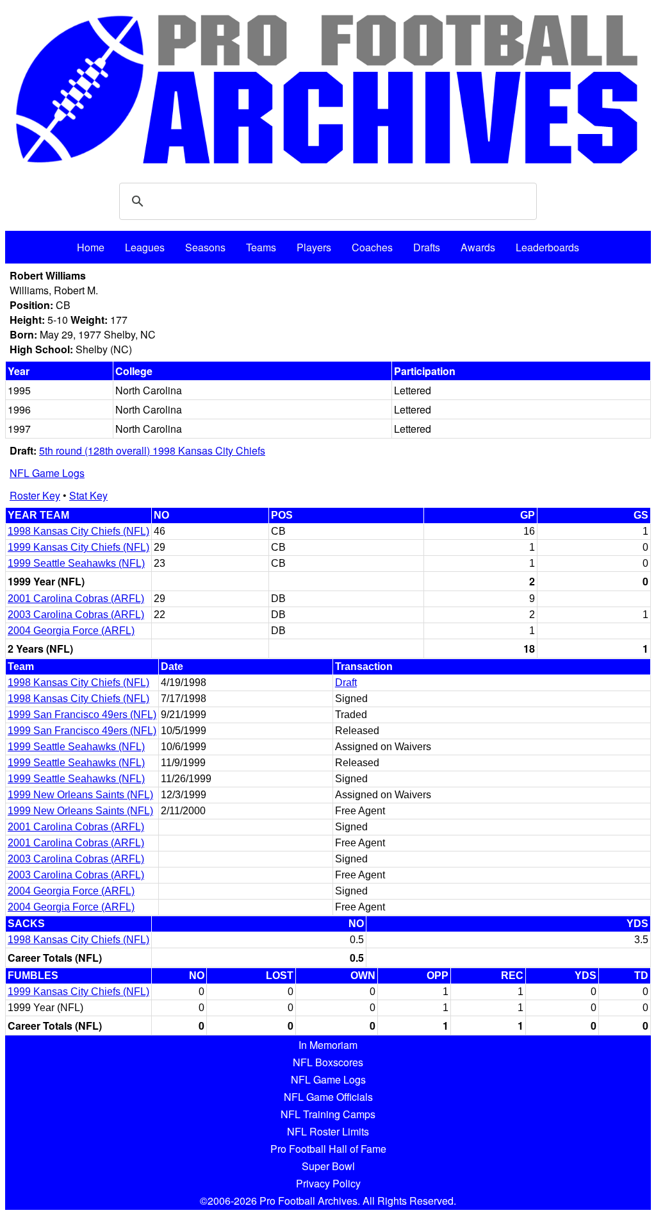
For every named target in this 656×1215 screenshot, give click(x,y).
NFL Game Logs (47, 472)
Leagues (145, 247)
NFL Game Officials (328, 1096)
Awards (478, 247)
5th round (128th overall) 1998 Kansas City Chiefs (152, 450)
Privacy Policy (328, 1183)
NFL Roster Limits (328, 1131)
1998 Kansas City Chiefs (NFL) (78, 531)
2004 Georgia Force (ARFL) (71, 630)
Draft (346, 682)
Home (90, 247)
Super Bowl (328, 1166)
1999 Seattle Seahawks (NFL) (76, 563)
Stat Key (88, 495)
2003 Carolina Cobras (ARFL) (76, 614)
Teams (261, 247)
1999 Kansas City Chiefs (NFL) (78, 547)
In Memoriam (328, 1044)
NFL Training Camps (328, 1114)
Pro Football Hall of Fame (328, 1148)
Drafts (426, 247)
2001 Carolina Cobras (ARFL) (76, 598)
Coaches (372, 247)
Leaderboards (547, 247)
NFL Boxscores (328, 1062)
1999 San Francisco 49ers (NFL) (82, 714)
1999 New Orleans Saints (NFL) (80, 794)
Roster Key (35, 495)
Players (314, 247)
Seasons (205, 247)
